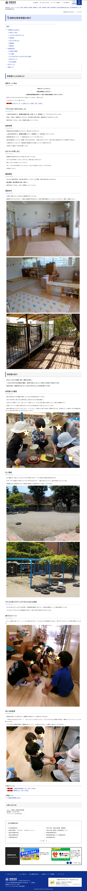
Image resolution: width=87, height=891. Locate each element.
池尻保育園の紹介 (50, 837)
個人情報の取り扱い (34, 874)
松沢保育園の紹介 (13, 828)
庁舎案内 (33, 882)
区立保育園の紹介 (74, 7)
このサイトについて (11, 874)
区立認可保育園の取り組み (63, 7)
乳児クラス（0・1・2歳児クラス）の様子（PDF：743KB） (27, 103)
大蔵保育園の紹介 (13, 837)
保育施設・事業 (45, 7)
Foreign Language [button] (45, 2)
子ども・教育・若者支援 (22, 7)
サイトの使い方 (22, 874)
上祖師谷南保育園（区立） (14, 798)
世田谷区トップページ (10, 7)
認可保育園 (53, 7)
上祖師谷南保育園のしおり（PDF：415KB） (24, 788)
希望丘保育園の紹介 (14, 835)
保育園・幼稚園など (33, 7)
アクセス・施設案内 (56, 2)
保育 (40, 7)
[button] (35, 2)
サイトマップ (61, 874)
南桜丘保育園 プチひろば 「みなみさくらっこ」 (22, 830)
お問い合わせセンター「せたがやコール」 (68, 879)
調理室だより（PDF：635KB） (21, 790)
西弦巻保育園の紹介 (51, 832)
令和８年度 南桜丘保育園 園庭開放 (56, 828)
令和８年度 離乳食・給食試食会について (57, 830)
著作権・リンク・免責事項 (48, 874)
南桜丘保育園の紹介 (14, 832)
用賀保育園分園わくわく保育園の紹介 (56, 835)
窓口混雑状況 (66, 2)
